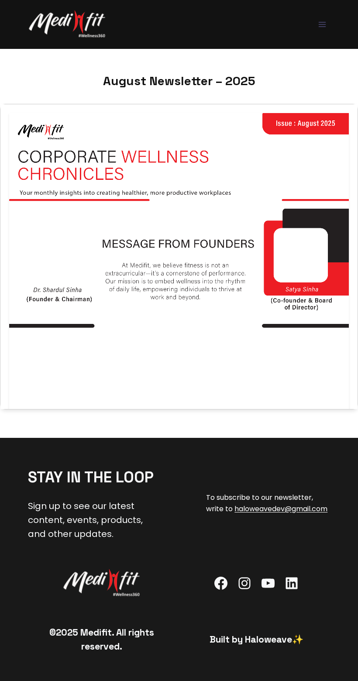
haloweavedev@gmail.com (280, 509)
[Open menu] (322, 24)
